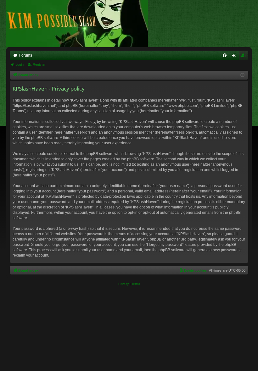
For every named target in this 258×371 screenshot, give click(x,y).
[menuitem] (224, 55)
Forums (25, 55)
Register (39, 64)
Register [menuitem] (244, 56)
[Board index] (80, 23)
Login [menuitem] (235, 56)
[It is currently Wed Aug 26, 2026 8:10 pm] (242, 75)
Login (19, 64)
